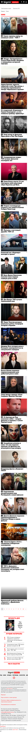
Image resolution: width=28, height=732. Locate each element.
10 (23, 609)
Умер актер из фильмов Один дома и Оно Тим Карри (12, 135)
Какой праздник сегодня (6, 8)
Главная (3, 11)
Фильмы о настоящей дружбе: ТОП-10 (10, 231)
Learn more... (15, 729)
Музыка (9, 675)
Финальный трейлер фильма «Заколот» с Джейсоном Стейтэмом (12, 602)
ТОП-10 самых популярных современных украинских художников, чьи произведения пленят (14, 639)
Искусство (22, 675)
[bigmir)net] (8, 2)
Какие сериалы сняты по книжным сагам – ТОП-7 (12, 37)
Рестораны (15, 675)
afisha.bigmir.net (9, 688)
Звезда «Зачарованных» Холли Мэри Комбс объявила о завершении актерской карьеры (12, 61)
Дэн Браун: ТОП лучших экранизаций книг (11, 300)
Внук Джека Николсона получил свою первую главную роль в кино (11, 277)
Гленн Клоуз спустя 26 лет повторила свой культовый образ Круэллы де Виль (12, 183)
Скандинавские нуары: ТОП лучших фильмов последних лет (11, 159)
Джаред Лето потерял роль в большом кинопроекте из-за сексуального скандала (12, 348)
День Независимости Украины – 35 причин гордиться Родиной (15, 654)
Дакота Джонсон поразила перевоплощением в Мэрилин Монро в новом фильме (12, 518)
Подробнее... (3, 726)
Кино (7, 11)
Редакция (3, 694)
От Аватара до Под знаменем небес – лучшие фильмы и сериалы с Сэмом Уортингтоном (12, 419)
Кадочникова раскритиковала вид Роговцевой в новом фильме (12, 493)
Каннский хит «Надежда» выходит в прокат (11, 253)
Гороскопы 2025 (16, 8)
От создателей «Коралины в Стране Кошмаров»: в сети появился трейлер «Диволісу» (12, 112)
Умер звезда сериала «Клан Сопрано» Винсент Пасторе (11, 395)
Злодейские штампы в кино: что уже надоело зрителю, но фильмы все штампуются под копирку (11, 445)
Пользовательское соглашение (8, 704)
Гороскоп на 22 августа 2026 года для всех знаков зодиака (15, 658)
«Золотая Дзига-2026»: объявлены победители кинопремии (11, 543)
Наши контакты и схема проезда (9, 697)
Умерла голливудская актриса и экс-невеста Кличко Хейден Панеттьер (12, 207)
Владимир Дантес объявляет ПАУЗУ (12, 470)
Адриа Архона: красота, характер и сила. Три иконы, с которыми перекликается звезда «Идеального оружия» (12, 86)
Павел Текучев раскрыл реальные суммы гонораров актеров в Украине (12, 323)
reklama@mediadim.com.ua (7, 712)
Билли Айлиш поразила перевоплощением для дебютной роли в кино (10, 372)
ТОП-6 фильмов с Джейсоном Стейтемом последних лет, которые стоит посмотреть (12, 568)
